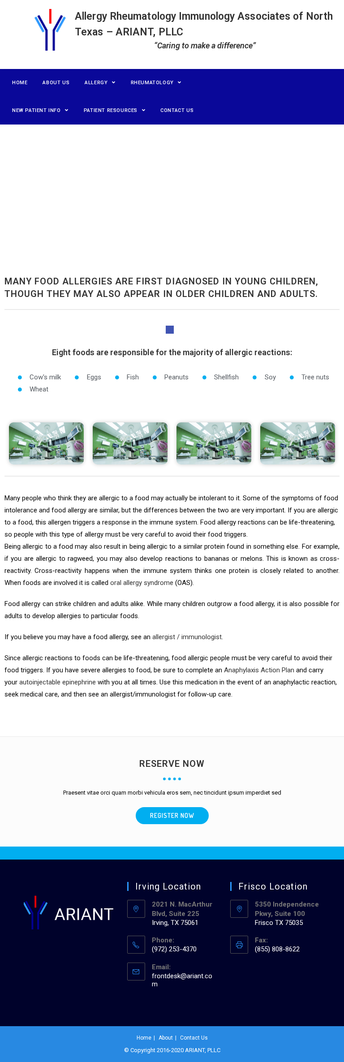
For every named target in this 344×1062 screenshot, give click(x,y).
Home (144, 1038)
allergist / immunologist (187, 637)
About (166, 1038)
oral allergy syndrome (141, 583)
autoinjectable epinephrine (57, 682)
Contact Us (194, 1038)
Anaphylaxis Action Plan (259, 670)
